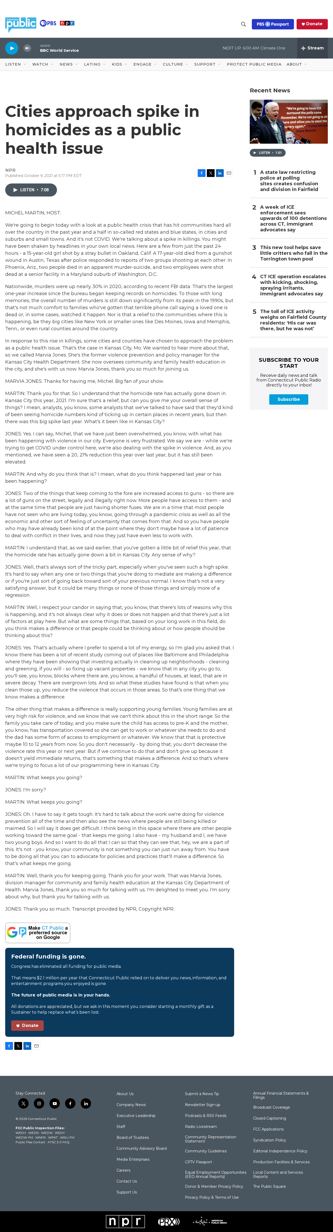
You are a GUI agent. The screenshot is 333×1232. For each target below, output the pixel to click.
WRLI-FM (67, 1137)
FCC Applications (268, 1129)
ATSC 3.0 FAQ (58, 1142)
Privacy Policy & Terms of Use (212, 1198)
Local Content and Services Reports (278, 1175)
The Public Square (269, 1187)
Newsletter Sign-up (202, 1105)
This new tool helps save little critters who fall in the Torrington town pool (294, 253)
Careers (123, 1171)
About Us (125, 1094)
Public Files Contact (30, 1142)
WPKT (53, 1137)
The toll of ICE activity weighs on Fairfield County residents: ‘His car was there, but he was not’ (293, 320)
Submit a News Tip (202, 1094)
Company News (131, 1105)
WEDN (33, 1133)
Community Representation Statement (210, 1139)
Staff (121, 1127)
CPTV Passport (198, 1162)
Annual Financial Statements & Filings (281, 1095)
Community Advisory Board (142, 1149)
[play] (12, 48)
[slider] (35, 48)
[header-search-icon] (243, 24)
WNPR (40, 1137)
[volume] (27, 48)
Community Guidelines (206, 1151)
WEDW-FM (24, 1137)
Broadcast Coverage (271, 1108)
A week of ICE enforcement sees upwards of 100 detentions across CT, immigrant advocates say (293, 219)
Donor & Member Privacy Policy (214, 1187)
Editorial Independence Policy (280, 1151)
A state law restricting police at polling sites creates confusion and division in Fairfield (289, 181)
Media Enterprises (133, 1160)
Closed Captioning (269, 1118)
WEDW (47, 1133)
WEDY (60, 1133)
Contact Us (127, 1181)
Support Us (127, 1192)
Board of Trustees (133, 1138)
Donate (314, 24)
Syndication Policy (269, 1140)
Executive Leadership (136, 1116)
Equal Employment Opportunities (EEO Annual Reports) (215, 1175)
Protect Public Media (254, 64)
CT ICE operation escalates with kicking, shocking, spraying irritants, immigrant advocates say (293, 285)
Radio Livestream (201, 1127)
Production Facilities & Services (281, 1162)
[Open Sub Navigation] (25, 64)
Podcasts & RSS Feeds (205, 1116)
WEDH (21, 1133)
